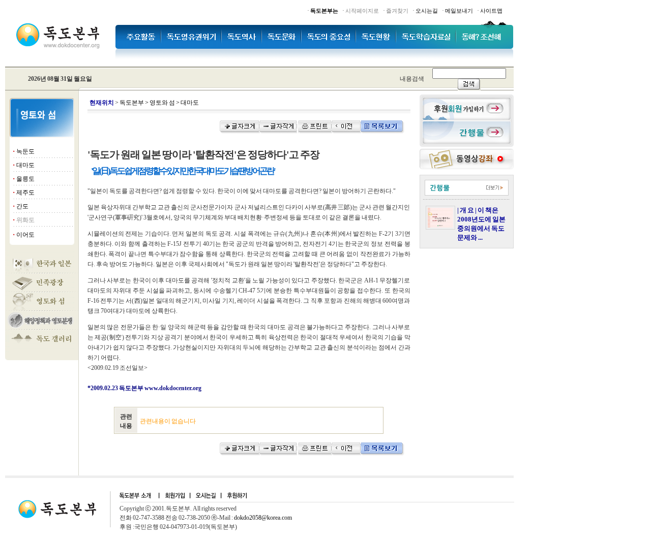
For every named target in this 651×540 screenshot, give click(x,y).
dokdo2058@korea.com (263, 517)
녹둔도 (25, 151)
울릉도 (25, 178)
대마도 (25, 165)
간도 (22, 206)
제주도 (25, 192)
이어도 (25, 234)
